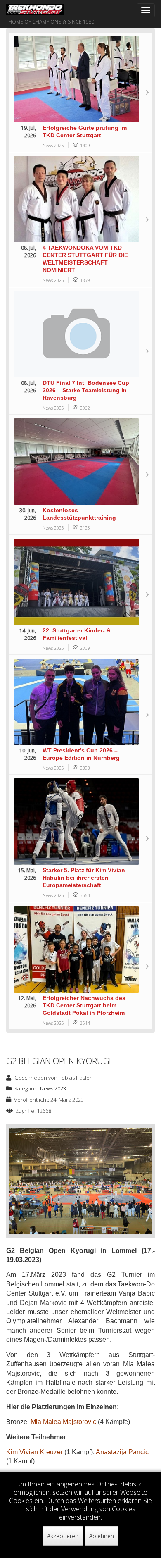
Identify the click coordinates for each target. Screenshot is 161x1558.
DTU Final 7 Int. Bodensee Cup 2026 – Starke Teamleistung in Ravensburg (86, 390)
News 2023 (53, 1088)
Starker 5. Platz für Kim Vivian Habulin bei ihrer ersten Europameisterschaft (84, 877)
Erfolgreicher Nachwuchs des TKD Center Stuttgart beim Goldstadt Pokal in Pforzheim (84, 1005)
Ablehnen (101, 1536)
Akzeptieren (62, 1536)
